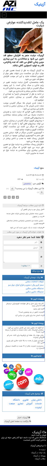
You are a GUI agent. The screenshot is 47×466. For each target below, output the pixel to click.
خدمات (38, 403)
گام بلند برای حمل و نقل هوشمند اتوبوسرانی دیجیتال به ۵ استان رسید (24, 304)
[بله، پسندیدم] (12, 189)
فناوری (25, 400)
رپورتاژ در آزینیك (39, 455)
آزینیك (36, 168)
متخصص (27, 183)
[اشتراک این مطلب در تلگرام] (17, 197)
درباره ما (42, 449)
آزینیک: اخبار (23, 417)
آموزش (29, 403)
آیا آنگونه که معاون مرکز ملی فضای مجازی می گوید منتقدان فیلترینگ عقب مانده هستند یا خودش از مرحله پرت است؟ (24, 330)
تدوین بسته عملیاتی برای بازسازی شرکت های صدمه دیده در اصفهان (25, 215)
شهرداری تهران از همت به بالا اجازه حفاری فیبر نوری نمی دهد (25, 341)
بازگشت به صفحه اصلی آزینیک (16, 421)
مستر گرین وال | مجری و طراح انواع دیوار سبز (26, 285)
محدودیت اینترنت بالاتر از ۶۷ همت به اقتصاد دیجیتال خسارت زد (24, 347)
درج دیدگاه (36, 271)
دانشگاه (16, 400)
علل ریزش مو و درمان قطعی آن (32, 209)
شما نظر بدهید (38, 309)
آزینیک (39, 4)
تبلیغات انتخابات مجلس (34, 281)
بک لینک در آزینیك (38, 452)
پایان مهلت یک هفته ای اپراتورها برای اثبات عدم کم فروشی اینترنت (25, 336)
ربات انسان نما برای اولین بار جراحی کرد (29, 315)
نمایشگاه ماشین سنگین (35, 288)
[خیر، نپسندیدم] (42, 192)
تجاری (20, 403)
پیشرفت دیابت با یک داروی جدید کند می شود (26, 227)
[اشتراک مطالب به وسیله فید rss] (9, 197)
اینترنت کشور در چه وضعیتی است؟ (31, 312)
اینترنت (38, 407)
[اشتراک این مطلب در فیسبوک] (5, 197)
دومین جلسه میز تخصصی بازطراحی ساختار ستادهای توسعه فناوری (25, 222)
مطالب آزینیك (40, 458)
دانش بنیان (36, 400)
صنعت (12, 403)
